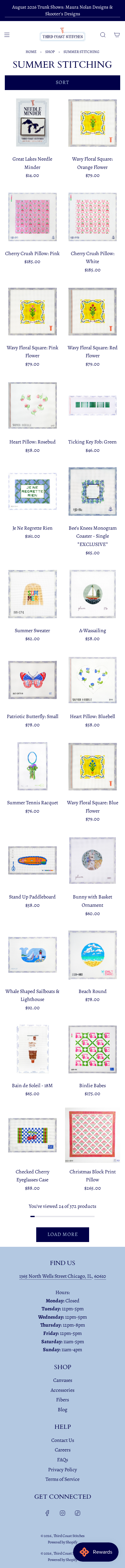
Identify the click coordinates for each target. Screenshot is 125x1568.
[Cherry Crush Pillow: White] (93, 217)
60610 (100, 1276)
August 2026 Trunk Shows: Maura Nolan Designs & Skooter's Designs (62, 10)
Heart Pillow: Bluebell (92, 716)
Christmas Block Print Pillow (93, 1176)
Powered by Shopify (62, 1542)
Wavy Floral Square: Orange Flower (92, 163)
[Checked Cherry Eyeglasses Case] (32, 1135)
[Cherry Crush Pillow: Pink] (32, 217)
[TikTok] (78, 1513)
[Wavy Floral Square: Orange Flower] (93, 122)
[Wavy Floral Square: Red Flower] (93, 311)
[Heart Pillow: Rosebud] (32, 405)
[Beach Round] (93, 954)
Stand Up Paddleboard (32, 896)
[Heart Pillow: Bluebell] (93, 680)
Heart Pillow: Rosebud (32, 441)
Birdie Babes (92, 1085)
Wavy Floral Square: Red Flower (93, 352)
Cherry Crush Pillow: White (92, 257)
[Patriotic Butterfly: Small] (32, 680)
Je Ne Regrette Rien (33, 528)
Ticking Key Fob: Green (92, 441)
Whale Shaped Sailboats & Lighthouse (32, 995)
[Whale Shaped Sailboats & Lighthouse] (32, 954)
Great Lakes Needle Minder (32, 163)
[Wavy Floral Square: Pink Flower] (32, 311)
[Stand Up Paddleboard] (32, 860)
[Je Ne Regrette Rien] (32, 491)
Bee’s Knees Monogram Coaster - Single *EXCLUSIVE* (93, 536)
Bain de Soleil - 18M (32, 1085)
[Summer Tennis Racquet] (32, 766)
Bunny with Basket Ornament (92, 901)
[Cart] (117, 35)
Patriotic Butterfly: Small (32, 716)
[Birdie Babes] (93, 1049)
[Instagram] (62, 1513)
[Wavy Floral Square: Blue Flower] (93, 766)
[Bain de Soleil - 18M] (32, 1049)
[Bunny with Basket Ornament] (93, 860)
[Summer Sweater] (32, 594)
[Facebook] (47, 1513)
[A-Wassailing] (93, 594)
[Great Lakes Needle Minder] (32, 122)
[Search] (103, 35)
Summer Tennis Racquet (32, 802)
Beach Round (93, 991)
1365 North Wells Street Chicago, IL (55, 1276)
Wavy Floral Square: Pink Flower (32, 352)
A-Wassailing (92, 630)
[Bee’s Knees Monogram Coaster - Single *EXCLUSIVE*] (93, 491)
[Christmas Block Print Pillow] (93, 1135)
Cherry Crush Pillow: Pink (32, 253)
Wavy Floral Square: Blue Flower (92, 806)
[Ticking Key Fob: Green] (93, 405)
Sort (62, 82)
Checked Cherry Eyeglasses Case (32, 1176)
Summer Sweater (32, 630)
